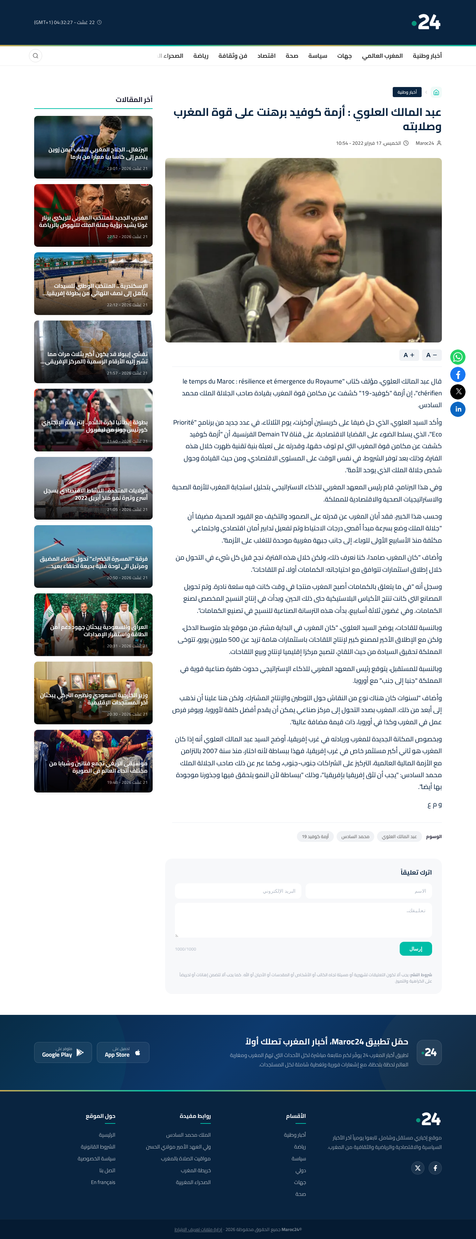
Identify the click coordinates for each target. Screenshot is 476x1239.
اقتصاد (267, 55)
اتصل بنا (107, 1170)
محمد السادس (355, 836)
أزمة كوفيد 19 (315, 836)
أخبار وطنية (427, 55)
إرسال (415, 949)
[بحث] (35, 55)
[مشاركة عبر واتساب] (458, 357)
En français (103, 1182)
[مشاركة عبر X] (458, 392)
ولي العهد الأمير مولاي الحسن (178, 1147)
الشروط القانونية (98, 1147)
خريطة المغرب (195, 1170)
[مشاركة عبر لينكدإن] (458, 409)
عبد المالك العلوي (399, 836)
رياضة (200, 55)
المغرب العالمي (382, 55)
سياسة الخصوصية (96, 1158)
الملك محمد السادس (188, 1135)
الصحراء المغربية (161, 55)
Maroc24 (425, 143)
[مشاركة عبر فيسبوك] (458, 374)
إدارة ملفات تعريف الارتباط (198, 1229)
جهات (344, 55)
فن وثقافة (232, 55)
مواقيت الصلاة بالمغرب (185, 1158)
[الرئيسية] (436, 92)
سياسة (317, 55)
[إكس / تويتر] (417, 1168)
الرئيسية (107, 1135)
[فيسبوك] (435, 1168)
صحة (292, 55)
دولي (300, 1170)
